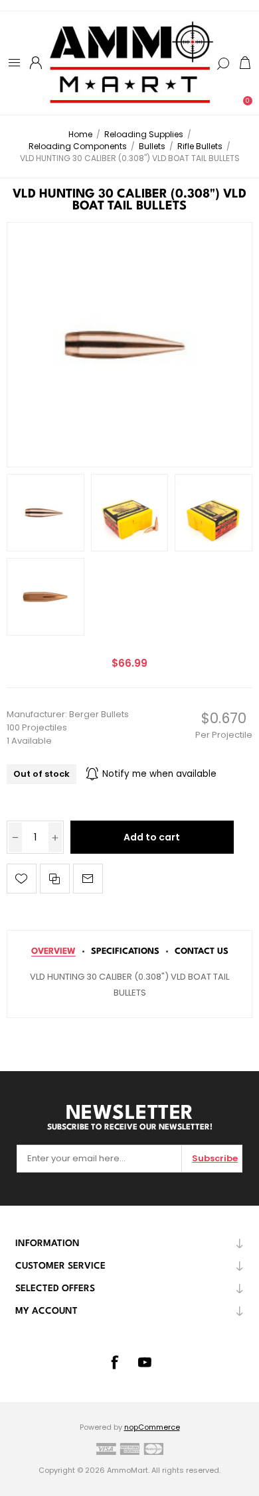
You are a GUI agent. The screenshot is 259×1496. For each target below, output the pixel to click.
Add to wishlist (22, 878)
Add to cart (152, 837)
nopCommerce (152, 1427)
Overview (53, 951)
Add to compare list (55, 878)
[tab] (53, 951)
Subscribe (215, 1158)
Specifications (125, 951)
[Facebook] (114, 1362)
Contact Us (201, 951)
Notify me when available (159, 774)
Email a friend (88, 878)
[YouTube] (144, 1362)
